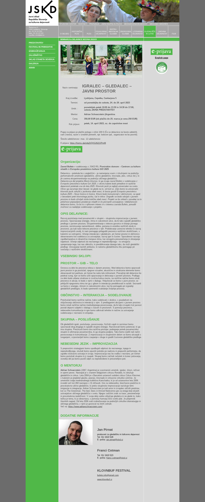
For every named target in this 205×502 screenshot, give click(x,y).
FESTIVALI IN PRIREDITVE (41, 47)
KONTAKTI (82, 24)
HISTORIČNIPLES (77, 33)
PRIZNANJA (94, 24)
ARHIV (32, 68)
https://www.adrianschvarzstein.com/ (85, 406)
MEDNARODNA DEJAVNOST (136, 24)
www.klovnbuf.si (104, 479)
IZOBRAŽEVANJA (37, 51)
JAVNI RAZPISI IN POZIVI (111, 24)
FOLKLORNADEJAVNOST (101, 33)
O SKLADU (64, 34)
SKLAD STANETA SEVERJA (41, 59)
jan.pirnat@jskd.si (114, 439)
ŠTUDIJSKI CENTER (68, 24)
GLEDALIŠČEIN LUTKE (149, 33)
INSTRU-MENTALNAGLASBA (113, 31)
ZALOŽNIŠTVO (35, 55)
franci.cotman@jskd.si (116, 458)
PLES (89, 34)
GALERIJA (34, 63)
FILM (174, 34)
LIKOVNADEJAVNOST (162, 33)
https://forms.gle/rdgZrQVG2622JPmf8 (88, 143)
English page (161, 58)
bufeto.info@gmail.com (108, 475)
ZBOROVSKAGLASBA (125, 33)
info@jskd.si (39, 35)
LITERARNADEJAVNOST (137, 33)
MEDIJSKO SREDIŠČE (159, 24)
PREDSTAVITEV (36, 43)
